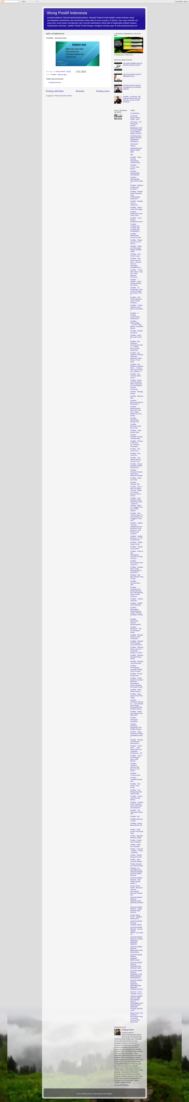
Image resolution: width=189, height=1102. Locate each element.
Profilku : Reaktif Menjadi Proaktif (136, 856)
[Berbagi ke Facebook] (83, 71)
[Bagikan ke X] (81, 71)
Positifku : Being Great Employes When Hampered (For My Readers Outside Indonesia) (136, 384)
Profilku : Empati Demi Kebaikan (136, 841)
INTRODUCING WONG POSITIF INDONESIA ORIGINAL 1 (136, 138)
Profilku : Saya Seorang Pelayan (136, 860)
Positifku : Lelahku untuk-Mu (136, 599)
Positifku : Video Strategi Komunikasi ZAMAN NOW (135, 159)
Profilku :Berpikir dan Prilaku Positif (136, 865)
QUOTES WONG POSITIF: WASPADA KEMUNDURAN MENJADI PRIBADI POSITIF (136, 985)
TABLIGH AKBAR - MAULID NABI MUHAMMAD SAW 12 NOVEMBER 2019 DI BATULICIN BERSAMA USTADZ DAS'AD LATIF (136, 1003)
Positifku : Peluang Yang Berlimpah (136, 662)
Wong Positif (128, 1030)
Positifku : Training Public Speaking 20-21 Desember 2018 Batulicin (136, 805)
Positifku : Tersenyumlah (135, 774)
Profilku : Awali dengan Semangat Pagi (136, 831)
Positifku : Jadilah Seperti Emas (136, 543)
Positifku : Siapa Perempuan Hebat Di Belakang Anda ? (136, 734)
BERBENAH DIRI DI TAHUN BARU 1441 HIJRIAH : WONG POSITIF (136, 130)
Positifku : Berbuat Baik (59, 74)
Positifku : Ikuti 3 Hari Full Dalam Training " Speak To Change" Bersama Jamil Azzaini (136, 491)
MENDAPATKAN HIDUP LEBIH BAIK (136, 150)
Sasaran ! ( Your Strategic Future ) (136, 992)
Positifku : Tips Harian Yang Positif (135, 785)
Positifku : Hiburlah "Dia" (135, 483)
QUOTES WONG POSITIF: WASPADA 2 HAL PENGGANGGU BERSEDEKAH (136, 974)
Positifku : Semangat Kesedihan (134, 719)
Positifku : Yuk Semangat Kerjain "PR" (136, 812)
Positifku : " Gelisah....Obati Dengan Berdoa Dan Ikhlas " (135, 282)
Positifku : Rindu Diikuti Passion (136, 690)
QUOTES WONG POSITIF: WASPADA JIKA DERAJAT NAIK (136, 965)
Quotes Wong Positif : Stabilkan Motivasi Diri (136, 916)
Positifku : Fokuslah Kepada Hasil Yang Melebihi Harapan (136, 472)
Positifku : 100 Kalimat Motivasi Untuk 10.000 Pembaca (136, 300)
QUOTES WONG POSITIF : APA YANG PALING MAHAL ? (136, 880)
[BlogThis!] (79, 71)
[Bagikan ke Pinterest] (85, 71)
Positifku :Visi (134, 816)
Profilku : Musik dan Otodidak (135, 845)
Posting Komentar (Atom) (63, 96)
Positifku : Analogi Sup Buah (136, 331)
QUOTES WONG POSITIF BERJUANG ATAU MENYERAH (136, 949)
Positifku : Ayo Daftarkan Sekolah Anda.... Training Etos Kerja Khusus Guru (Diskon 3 (136, 368)
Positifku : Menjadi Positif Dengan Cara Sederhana (136, 642)
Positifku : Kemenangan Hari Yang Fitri (136, 562)
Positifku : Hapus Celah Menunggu (136, 208)
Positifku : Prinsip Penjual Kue (136, 674)
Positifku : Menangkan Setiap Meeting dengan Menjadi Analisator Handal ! (136, 612)
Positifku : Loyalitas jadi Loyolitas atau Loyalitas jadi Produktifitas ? (135, 227)
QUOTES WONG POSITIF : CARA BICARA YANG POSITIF (136, 909)
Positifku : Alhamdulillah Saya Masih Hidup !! (136, 180)
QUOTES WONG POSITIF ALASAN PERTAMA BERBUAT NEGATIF (136, 940)
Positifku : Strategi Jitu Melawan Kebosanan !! (136, 741)
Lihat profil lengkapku (121, 1085)
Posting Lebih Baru (55, 91)
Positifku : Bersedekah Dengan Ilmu (134, 419)
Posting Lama (102, 91)
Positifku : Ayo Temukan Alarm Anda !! (135, 375)
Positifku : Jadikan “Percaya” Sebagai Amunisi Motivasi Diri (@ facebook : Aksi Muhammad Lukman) (136, 528)
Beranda (80, 91)
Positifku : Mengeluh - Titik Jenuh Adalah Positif (135, 629)
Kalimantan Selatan (134, 145)
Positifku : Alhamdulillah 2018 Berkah (135, 173)
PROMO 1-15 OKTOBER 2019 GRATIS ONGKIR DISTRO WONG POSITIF (136, 872)
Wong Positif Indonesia (67, 13)
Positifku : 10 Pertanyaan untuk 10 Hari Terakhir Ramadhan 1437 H (136, 291)
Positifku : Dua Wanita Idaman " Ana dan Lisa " (136, 459)
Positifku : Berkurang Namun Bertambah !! (136, 402)
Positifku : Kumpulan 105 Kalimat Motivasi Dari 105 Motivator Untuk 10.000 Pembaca (132, 99)
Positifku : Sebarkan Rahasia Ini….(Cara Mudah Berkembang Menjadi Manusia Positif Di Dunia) (136, 704)
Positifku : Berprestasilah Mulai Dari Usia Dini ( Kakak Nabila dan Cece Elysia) (136, 411)
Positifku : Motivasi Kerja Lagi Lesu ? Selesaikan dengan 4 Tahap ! (136, 649)
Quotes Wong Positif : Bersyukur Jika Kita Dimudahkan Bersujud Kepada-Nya (136, 890)
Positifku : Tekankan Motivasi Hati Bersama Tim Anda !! (135, 767)
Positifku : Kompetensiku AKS (135, 582)
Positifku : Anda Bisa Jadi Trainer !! (136, 337)
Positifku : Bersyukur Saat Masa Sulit (135, 426)
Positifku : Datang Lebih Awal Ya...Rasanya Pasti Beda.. (136, 443)
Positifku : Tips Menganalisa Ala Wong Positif (136, 791)
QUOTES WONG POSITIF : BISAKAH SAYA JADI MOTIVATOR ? (136, 901)
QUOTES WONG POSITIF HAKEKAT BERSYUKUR (136, 957)
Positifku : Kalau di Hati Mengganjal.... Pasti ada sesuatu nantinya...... (136, 554)
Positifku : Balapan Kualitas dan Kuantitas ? (136, 187)
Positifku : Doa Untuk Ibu (135, 454)
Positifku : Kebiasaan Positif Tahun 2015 (136, 213)
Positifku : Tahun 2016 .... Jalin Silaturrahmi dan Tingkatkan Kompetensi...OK (136, 749)
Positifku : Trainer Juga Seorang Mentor (136, 798)
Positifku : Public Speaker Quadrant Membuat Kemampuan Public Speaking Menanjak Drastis (136, 682)
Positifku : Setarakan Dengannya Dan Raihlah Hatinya (136, 726)
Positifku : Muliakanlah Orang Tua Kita (135, 235)
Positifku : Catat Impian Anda (135, 431)
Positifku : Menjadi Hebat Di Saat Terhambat (136, 636)
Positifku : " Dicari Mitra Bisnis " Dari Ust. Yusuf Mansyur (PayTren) (136, 273)
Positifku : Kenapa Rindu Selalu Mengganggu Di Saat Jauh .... (136, 569)
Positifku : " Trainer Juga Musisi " (134, 166)
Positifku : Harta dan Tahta (135, 479)
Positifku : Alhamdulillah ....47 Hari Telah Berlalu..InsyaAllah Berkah (136, 324)
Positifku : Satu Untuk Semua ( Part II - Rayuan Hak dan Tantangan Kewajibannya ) (135, 263)
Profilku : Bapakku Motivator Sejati (136, 836)
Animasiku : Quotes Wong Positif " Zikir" (135, 117)
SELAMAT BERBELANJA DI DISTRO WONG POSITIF (132, 64)
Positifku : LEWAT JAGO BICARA (136, 604)
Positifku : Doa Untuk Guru (135, 450)
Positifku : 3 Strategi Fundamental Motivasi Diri (135, 315)
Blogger (109, 1094)
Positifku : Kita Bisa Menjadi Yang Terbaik (136, 576)
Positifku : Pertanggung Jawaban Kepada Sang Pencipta (136, 668)
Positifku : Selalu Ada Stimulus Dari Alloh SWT (136, 713)
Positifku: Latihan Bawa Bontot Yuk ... (136, 825)
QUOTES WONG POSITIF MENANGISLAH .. (132, 75)
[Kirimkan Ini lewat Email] (77, 71)
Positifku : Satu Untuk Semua (135, 255)
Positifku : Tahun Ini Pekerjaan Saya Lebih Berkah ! (136, 758)
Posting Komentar (55, 82)
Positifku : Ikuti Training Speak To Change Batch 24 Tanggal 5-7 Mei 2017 (136, 516)
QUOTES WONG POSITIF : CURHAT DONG (136, 923)
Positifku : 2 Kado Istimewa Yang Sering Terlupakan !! (136, 308)
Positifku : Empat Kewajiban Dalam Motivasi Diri (136, 465)
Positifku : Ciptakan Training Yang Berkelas (136, 436)
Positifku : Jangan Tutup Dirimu (136, 547)
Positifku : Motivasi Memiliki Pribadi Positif (136, 657)
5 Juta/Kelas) (134, 113)
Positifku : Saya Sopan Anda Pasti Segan (136, 695)
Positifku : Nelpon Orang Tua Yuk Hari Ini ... (136, 241)
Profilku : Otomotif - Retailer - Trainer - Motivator (136, 850)
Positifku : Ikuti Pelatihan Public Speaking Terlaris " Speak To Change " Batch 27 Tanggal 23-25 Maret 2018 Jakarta (136, 504)
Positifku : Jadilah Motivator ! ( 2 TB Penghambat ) (136, 538)
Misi (131, 154)
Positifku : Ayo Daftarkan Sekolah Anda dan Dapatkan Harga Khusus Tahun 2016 (136, 357)
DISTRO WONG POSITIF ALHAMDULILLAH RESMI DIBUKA (132, 87)
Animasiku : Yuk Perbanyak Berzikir (135, 123)
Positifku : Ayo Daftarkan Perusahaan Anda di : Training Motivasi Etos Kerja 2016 (136, 346)
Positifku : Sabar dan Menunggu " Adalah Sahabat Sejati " (136, 248)
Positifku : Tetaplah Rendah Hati (136, 779)
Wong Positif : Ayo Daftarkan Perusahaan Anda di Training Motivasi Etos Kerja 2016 (136, 1017)
